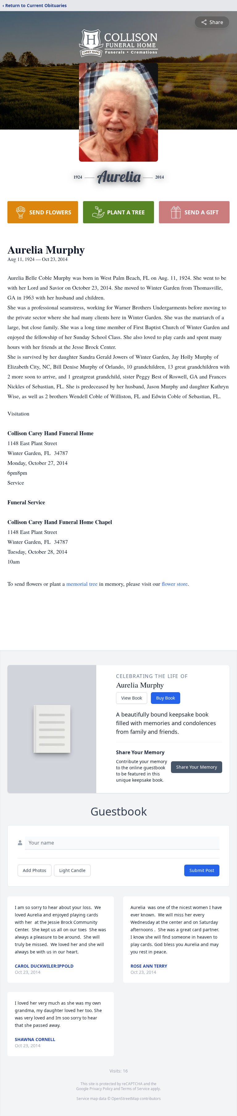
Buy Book (165, 698)
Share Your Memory (196, 767)
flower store (175, 583)
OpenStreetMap (125, 1098)
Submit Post (201, 870)
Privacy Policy (101, 1088)
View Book (131, 698)
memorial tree (82, 583)
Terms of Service (135, 1088)
